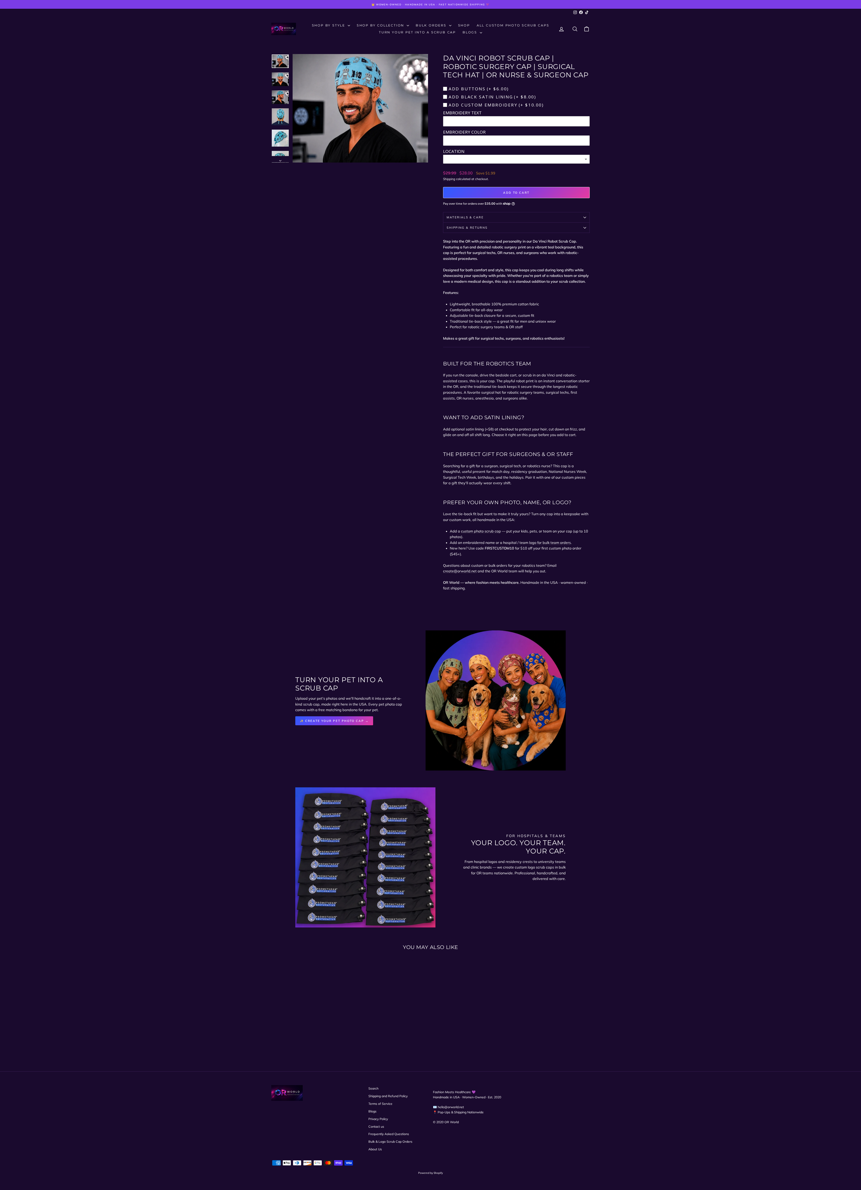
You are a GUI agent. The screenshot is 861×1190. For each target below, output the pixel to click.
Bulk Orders (432, 25)
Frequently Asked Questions (388, 1134)
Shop (464, 25)
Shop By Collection (381, 25)
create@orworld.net (460, 571)
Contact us (376, 1127)
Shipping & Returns (467, 227)
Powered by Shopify (430, 1173)
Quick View (309, 1018)
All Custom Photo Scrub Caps (513, 25)
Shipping (449, 179)
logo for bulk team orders (550, 542)
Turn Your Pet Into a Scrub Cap (417, 32)
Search (373, 1088)
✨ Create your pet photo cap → (334, 721)
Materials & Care (465, 217)
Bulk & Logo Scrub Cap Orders (390, 1142)
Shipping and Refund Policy (388, 1096)
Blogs (471, 32)
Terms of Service (380, 1104)
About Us (375, 1149)
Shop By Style (329, 25)
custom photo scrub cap (481, 531)
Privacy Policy (378, 1119)
